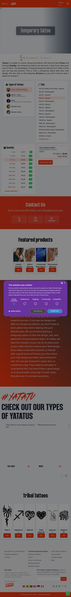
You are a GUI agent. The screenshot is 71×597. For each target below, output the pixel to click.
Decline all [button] (38, 311)
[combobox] (62, 283)
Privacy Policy (44, 295)
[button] (15, 311)
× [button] (64, 283)
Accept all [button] (55, 311)
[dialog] (35, 298)
